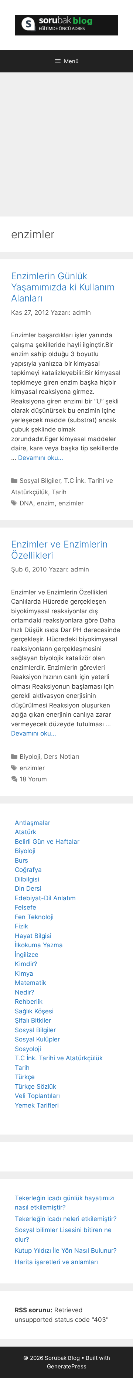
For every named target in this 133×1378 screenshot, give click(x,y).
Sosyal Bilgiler (40, 480)
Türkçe (25, 1077)
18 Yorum (33, 779)
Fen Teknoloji (34, 917)
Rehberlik (28, 1001)
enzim (46, 503)
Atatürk (25, 832)
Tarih (59, 492)
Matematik (30, 982)
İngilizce (26, 954)
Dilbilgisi (27, 879)
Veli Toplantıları (37, 1095)
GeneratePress (66, 1366)
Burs (21, 860)
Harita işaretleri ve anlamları (56, 1262)
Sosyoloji (28, 1049)
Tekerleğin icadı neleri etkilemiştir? (66, 1218)
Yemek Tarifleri (37, 1105)
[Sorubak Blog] (66, 24)
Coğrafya (28, 869)
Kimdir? (26, 964)
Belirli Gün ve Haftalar (47, 841)
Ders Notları (61, 756)
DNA (26, 503)
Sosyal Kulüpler (37, 1039)
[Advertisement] (66, 146)
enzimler (70, 503)
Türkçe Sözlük (35, 1086)
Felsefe (25, 907)
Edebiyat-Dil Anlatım (45, 898)
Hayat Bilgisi (33, 935)
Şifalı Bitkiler (33, 1020)
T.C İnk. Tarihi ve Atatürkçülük (59, 1058)
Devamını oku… (40, 457)
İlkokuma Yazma (39, 945)
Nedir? (24, 992)
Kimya (24, 973)
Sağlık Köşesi (34, 1011)
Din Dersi (28, 888)
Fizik (21, 926)
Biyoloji (30, 756)
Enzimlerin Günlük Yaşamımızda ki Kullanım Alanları (63, 287)
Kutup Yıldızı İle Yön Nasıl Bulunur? (66, 1250)
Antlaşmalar (32, 822)
